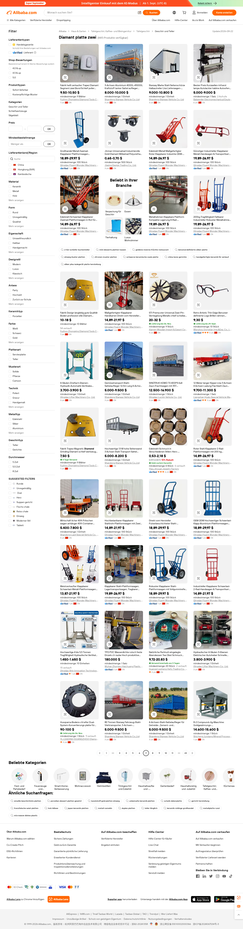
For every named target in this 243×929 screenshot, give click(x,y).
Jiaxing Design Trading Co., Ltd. (120, 165)
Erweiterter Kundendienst (67, 857)
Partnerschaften (204, 863)
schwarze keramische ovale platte (142, 257)
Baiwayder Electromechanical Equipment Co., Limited (212, 99)
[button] (140, 13)
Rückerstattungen (157, 857)
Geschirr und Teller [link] (164, 31)
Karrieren (11, 857)
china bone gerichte (177, 257)
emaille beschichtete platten (27, 801)
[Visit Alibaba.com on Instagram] (218, 876)
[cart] (184, 13)
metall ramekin (105, 808)
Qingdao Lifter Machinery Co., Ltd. (77, 397)
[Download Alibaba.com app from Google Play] (225, 899)
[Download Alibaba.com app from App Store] (201, 899)
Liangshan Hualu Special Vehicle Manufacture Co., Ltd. (212, 397)
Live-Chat (153, 845)
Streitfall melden (156, 851)
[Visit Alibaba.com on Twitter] (211, 876)
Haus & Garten (78, 31)
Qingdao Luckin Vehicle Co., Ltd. (165, 397)
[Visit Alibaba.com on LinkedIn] (204, 876)
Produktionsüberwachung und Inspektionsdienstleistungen (69, 865)
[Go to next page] (192, 753)
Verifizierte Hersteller (112, 838)
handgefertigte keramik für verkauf (212, 257)
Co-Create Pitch (15, 845)
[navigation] (32, 392)
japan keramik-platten (78, 808)
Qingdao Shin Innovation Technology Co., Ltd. (79, 670)
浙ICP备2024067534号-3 (206, 924)
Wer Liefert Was (169, 914)
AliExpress (71, 914)
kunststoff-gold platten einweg (105, 801)
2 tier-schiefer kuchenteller (77, 250)
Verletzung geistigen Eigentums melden (164, 865)
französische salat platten (26, 808)
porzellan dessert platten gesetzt (66, 801)
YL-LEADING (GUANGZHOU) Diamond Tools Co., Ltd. (79, 739)
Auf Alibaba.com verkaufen (209, 838)
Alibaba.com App (178, 899)
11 (172, 753)
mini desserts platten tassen (112, 250)
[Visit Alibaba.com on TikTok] (231, 876)
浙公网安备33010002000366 (175, 924)
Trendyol (153, 914)
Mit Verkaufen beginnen (208, 845)
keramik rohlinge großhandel (180, 808)
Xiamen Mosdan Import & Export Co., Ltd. (168, 329)
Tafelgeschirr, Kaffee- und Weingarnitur (111, 31)
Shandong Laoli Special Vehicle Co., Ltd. (79, 534)
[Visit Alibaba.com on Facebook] (198, 876)
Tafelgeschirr (143, 31)
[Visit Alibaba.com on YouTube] (224, 876)
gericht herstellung (200, 801)
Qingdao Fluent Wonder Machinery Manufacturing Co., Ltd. (79, 165)
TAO (144, 914)
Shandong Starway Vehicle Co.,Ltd (122, 99)
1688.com (85, 914)
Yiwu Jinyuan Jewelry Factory (164, 468)
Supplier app (115, 899)
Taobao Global (132, 914)
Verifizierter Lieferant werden (211, 857)
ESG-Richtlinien (15, 851)
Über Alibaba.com (16, 831)
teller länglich (151, 808)
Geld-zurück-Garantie (65, 845)
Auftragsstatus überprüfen (209, 851)
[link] (238, 897)
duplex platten (128, 808)
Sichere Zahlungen (63, 838)
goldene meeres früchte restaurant (152, 250)
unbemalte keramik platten (142, 801)
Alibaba (62, 31)
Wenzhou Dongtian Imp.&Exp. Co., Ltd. (212, 329)
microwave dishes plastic (26, 815)
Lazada (118, 914)
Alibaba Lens (13, 899)
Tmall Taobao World (102, 914)
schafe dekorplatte (173, 801)
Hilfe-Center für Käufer (160, 838)
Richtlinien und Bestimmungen (70, 873)
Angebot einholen (110, 845)
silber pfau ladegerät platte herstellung (82, 264)
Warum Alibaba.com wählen (21, 838)
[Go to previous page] (100, 753)
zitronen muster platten (106, 257)
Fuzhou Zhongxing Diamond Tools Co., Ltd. (79, 99)
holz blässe (53, 808)
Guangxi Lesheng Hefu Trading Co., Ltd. (168, 669)
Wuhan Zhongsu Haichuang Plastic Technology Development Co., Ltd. (124, 666)
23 (185, 753)
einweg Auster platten (74, 257)
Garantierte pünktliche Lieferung (71, 851)
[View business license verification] (151, 924)
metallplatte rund (211, 808)
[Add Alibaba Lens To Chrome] (59, 899)
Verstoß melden (156, 873)
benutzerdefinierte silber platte (192, 250)
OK (49, 129)
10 (166, 753)
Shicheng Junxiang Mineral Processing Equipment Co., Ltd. (212, 736)
